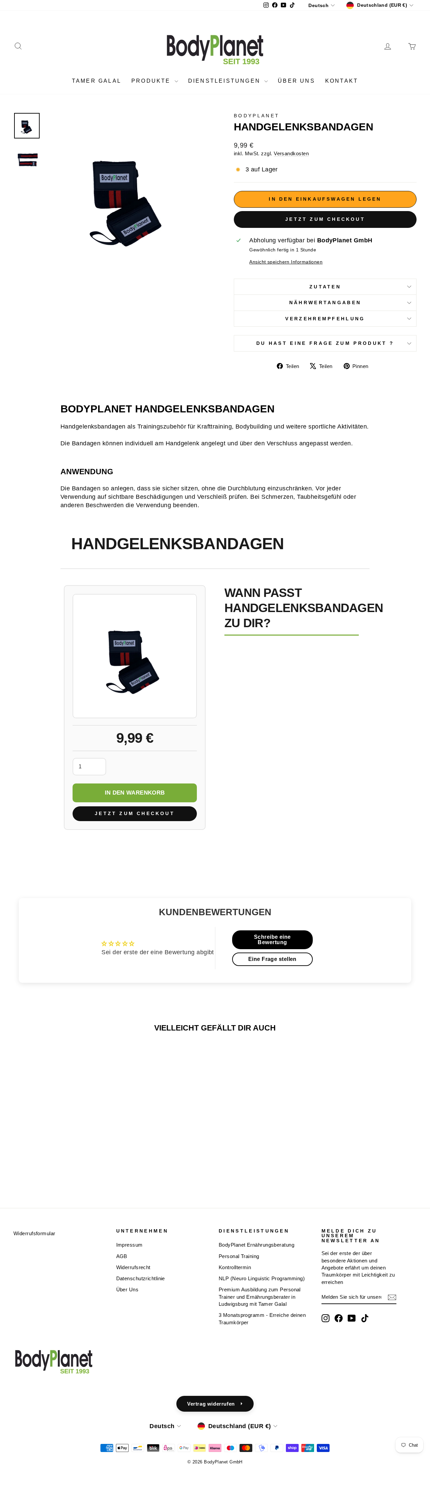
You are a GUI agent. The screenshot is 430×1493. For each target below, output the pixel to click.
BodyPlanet (257, 115)
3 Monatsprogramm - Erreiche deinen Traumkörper (262, 1318)
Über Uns (127, 1289)
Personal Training (239, 1256)
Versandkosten (291, 153)
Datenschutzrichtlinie (140, 1278)
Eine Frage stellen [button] (272, 959)
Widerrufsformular (34, 1233)
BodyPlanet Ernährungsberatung (256, 1245)
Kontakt (341, 81)
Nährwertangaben (325, 302)
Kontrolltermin (235, 1267)
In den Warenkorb (135, 793)
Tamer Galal (96, 81)
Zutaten (325, 286)
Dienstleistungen (225, 81)
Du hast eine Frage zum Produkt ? (325, 343)
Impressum (129, 1245)
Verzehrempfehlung (325, 318)
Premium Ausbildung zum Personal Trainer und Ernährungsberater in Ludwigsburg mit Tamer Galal (260, 1297)
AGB (121, 1256)
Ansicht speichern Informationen (285, 262)
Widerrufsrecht (133, 1267)
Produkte (152, 81)
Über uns (296, 81)
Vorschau (61, 1136)
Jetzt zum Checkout (325, 219)
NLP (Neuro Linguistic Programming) (262, 1278)
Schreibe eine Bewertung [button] (272, 939)
